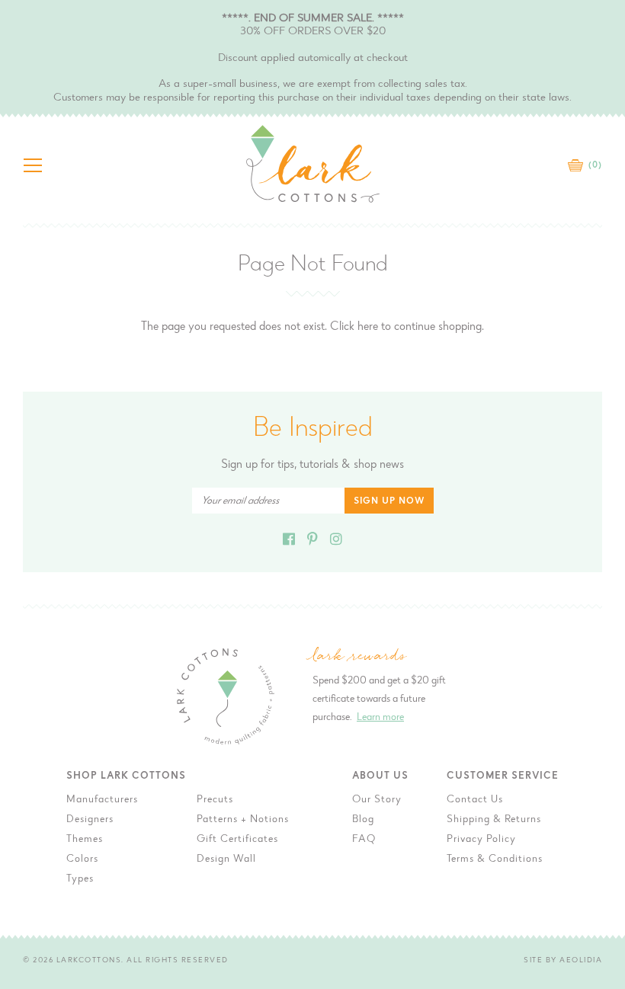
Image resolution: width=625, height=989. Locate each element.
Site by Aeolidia (563, 961)
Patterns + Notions (243, 820)
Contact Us (475, 800)
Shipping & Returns (494, 820)
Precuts (215, 800)
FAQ (364, 839)
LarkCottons (89, 961)
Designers (90, 820)
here (367, 327)
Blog (363, 820)
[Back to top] (601, 761)
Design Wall (226, 859)
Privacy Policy (481, 839)
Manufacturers (102, 800)
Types (80, 879)
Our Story (377, 800)
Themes (84, 839)
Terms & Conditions (495, 859)
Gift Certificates (237, 839)
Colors (82, 859)
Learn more (380, 717)
